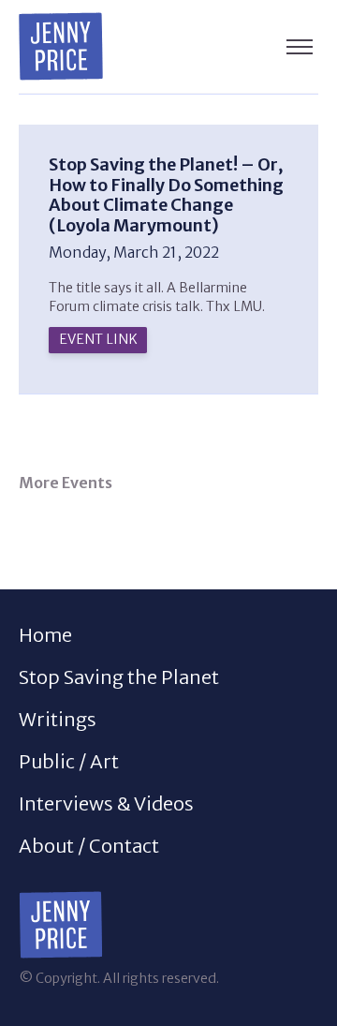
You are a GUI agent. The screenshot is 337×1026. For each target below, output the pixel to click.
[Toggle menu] (299, 47)
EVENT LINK (98, 339)
